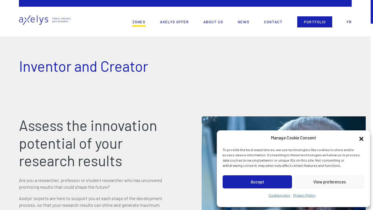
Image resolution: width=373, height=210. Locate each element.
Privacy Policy (304, 195)
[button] (361, 138)
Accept (257, 181)
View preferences (329, 181)
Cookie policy (279, 195)
